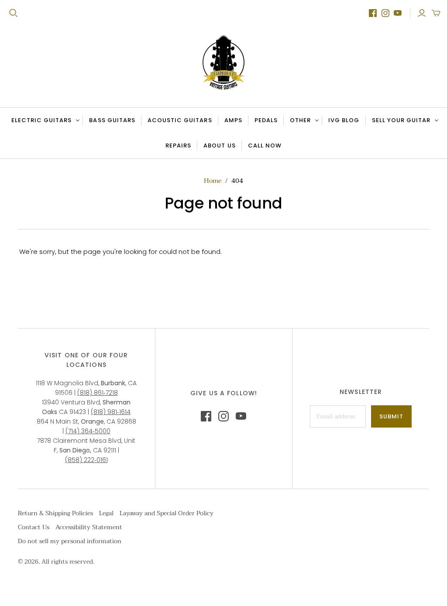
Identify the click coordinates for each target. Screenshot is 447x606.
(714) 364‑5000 (87, 431)
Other (300, 120)
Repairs (178, 145)
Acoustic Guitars (180, 120)
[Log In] (421, 13)
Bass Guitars (112, 120)
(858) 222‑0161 (86, 459)
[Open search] (13, 13)
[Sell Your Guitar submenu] (435, 120)
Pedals (266, 120)
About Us (219, 145)
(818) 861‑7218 (97, 392)
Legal (106, 513)
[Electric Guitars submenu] (76, 120)
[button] (436, 13)
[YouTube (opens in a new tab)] (398, 13)
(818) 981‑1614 (111, 411)
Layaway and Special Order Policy (166, 513)
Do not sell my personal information (69, 541)
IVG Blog (346, 122)
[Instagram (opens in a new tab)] (385, 13)
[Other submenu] (315, 120)
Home (213, 180)
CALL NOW (268, 147)
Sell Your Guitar (401, 120)
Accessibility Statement (88, 527)
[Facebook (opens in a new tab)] (372, 13)
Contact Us (33, 527)
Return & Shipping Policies (55, 513)
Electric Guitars (41, 120)
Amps (233, 120)
